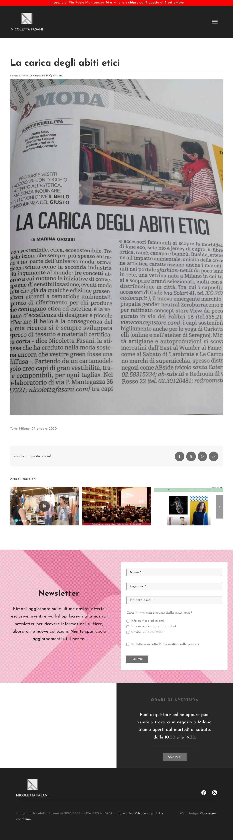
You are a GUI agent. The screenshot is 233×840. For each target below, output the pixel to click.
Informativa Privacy (130, 813)
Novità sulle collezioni (147, 632)
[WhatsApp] (202, 456)
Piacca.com (208, 813)
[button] (13, 507)
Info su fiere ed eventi (147, 621)
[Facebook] (179, 456)
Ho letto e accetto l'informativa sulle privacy (165, 644)
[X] (191, 456)
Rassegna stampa (19, 76)
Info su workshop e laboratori (153, 626)
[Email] (213, 456)
